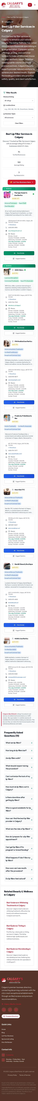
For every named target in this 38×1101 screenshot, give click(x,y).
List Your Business (7, 1036)
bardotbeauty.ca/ (13, 602)
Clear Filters (19, 123)
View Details (20, 253)
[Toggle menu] (34, 5)
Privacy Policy (12, 1075)
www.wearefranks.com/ (15, 453)
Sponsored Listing (8, 1039)
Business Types (10, 114)
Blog (3, 1032)
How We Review (7, 1042)
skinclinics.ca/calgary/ (14, 305)
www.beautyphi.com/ (14, 380)
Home (3, 17)
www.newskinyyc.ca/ (14, 528)
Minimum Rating (8, 97)
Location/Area (10, 105)
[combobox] (19, 101)
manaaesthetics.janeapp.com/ (17, 677)
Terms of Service (24, 1075)
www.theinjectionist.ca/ (15, 231)
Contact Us (9, 1055)
